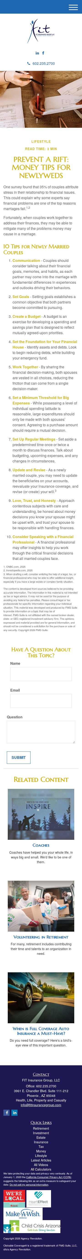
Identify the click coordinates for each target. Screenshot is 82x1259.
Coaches (41, 845)
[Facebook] (43, 53)
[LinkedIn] (37, 53)
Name (15, 663)
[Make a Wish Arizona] (23, 1213)
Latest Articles (41, 1160)
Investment (41, 1133)
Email (15, 690)
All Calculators (41, 1169)
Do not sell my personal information (29, 1184)
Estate (41, 1137)
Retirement (41, 1128)
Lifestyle (41, 1155)
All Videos (41, 1164)
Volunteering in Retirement (41, 937)
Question (15, 717)
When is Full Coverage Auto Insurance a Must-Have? (41, 1031)
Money (41, 1151)
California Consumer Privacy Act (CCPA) (48, 1177)
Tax (41, 1146)
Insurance (41, 1142)
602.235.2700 (44, 63)
